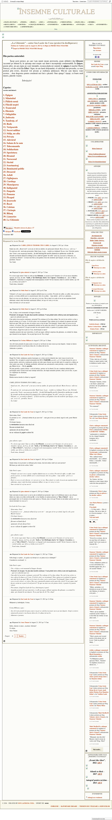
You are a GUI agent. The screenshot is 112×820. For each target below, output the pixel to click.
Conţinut (4, 641)
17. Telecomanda (11, 146)
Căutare (110, 1)
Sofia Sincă (24, 290)
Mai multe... (97, 749)
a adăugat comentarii (101, 425)
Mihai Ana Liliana (95, 454)
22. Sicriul (8, 162)
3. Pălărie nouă (10, 101)
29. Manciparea (11, 184)
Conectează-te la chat (98, 818)
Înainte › (22, 636)
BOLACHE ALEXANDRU (95, 116)
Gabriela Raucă (94, 324)
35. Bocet (7, 203)
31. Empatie (9, 191)
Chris (91, 425)
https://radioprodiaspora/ (97, 154)
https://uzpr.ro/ (97, 148)
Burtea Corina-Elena (94, 326)
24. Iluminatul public (13, 168)
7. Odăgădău (9, 114)
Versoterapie (93, 452)
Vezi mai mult (94, 517)
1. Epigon (8, 95)
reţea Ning (99, 66)
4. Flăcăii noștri (11, 104)
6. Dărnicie (8, 111)
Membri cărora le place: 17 (24, 228)
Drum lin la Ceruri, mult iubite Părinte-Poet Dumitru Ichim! (98, 692)
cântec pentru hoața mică (97, 676)
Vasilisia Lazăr (24, 46)
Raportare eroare (69, 806)
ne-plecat (92, 475)
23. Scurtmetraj (11, 165)
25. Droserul (9, 171)
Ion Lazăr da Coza (27, 354)
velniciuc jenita (96, 271)
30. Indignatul (10, 187)
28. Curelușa (9, 181)
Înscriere (75, 1)
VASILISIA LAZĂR (92, 87)
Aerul (91, 705)
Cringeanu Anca (97, 283)
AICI (99, 198)
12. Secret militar (11, 130)
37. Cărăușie (9, 210)
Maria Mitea (101, 705)
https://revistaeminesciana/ (97, 161)
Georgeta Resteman (97, 289)
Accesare (98, 50)
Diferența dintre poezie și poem (97, 252)
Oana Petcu (95, 265)
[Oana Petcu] (88, 269)
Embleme (55, 806)
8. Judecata (8, 117)
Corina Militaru (26, 340)
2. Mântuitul (9, 98)
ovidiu (91, 650)
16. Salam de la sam (13, 143)
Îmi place (9, 228)
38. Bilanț (8, 213)
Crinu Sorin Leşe (95, 371)
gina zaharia (25, 272)
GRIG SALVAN (93, 112)
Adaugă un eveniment (95, 797)
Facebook (17, 231)
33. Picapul (8, 197)
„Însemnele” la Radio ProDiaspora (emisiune (97, 249)
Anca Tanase (25, 622)
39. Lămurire (9, 216)
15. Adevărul (9, 139)
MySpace (8, 231)
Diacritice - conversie (97, 238)
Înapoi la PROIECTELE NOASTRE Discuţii (27, 48)
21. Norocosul (10, 159)
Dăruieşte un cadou (99, 268)
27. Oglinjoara (10, 178)
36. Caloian (9, 207)
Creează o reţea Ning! (17, 1)
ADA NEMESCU (92, 101)
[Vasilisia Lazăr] (6, 47)
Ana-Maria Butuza (101, 418)
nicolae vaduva (94, 476)
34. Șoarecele (9, 200)
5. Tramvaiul (9, 107)
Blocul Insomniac (95, 654)
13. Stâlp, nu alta (11, 133)
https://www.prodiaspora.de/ (97, 156)
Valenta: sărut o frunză (97, 353)
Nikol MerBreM (103, 713)
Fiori (91, 429)
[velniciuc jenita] (88, 275)
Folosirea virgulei (97, 245)
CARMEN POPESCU (93, 128)
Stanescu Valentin (95, 348)
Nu (90, 418)
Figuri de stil (97, 243)
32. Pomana (9, 194)
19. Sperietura (10, 152)
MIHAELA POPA (95, 110)
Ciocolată (92, 507)
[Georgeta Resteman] (88, 292)
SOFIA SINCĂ (93, 99)
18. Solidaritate (10, 149)
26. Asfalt (8, 175)
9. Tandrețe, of (10, 120)
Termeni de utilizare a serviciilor (94, 806)
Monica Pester (94, 329)
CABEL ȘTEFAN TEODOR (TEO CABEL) (35, 245)
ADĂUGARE (98, 199)
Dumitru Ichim (97, 678)
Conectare (83, 1)
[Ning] (4, 1)
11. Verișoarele (10, 127)
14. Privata (8, 136)
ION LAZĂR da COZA (94, 84)
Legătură (11, 246)
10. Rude (7, 123)
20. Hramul (9, 155)
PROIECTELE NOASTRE (59, 46)
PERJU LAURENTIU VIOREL (98, 430)
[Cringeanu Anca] (88, 286)
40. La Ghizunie (11, 219)
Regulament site (97, 236)
